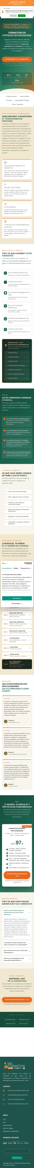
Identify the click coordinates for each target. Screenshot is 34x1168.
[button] (17, 615)
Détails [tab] (16, 568)
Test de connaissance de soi (16, 1099)
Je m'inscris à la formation (17, 59)
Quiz (4, 1122)
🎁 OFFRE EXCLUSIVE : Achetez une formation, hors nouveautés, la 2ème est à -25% (17, 3)
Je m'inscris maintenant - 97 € (17, 875)
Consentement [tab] (6, 568)
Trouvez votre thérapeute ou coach (18, 1104)
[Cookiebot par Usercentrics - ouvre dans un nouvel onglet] (24, 563)
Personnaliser (16, 603)
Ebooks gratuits (7, 1125)
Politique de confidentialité (11, 1131)
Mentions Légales (8, 1128)
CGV (4, 1119)
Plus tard (13, 16)
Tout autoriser (17, 598)
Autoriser (21, 16)
